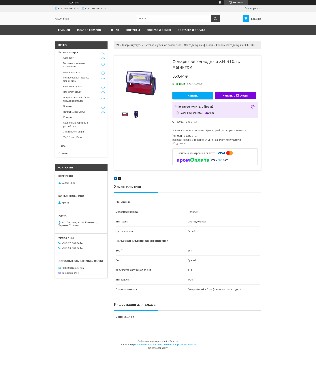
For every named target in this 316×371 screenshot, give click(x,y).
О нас (115, 30)
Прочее (67, 106)
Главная (64, 30)
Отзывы (63, 153)
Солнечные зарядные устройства (75, 124)
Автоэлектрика (71, 72)
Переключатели (72, 92)
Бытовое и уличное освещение (162, 45)
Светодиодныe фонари (198, 45)
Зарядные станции (73, 131)
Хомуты (67, 117)
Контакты (133, 30)
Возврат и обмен (158, 30)
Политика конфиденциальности (179, 344)
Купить (193, 95)
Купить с (229, 95)
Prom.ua (174, 341)
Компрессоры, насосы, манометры (76, 79)
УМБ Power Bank (72, 137)
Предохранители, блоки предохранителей (76, 99)
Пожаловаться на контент (147, 344)
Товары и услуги (131, 45)
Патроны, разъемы (74, 111)
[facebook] (115, 179)
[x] (119, 179)
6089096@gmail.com (73, 267)
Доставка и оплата (191, 30)
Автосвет (68, 57)
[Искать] (215, 18)
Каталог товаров (88, 30)
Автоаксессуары (72, 86)
